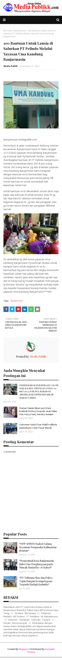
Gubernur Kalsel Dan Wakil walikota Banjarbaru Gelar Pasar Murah (38, 426)
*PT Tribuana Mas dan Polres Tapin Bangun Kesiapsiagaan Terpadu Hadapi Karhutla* (36, 581)
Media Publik (11, 66)
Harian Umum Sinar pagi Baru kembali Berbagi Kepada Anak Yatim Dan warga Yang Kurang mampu (38, 411)
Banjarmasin (20, 30)
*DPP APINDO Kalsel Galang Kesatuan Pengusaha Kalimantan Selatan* (37, 547)
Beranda (7, 30)
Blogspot (23, 649)
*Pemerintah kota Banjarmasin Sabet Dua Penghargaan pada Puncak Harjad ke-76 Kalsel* (36, 564)
